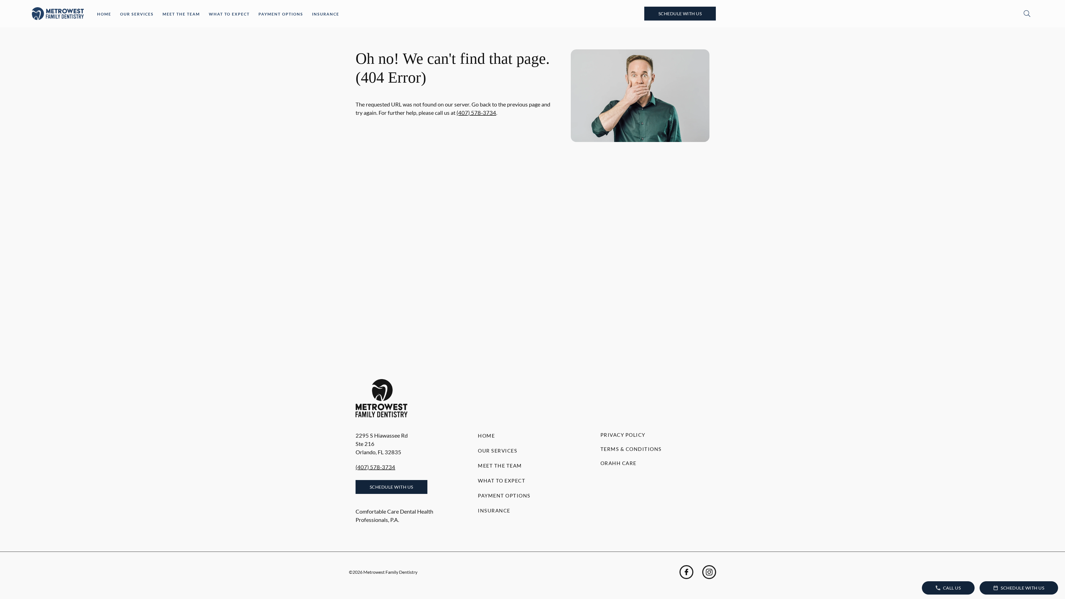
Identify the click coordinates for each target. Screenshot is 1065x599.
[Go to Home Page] (58, 13)
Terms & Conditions (631, 449)
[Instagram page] (709, 572)
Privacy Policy (622, 435)
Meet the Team (181, 14)
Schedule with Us (680, 13)
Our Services (137, 14)
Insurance (325, 14)
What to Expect (229, 14)
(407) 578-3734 (476, 112)
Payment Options (280, 14)
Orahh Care (618, 463)
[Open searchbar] (1027, 13)
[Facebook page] (686, 572)
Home (104, 14)
